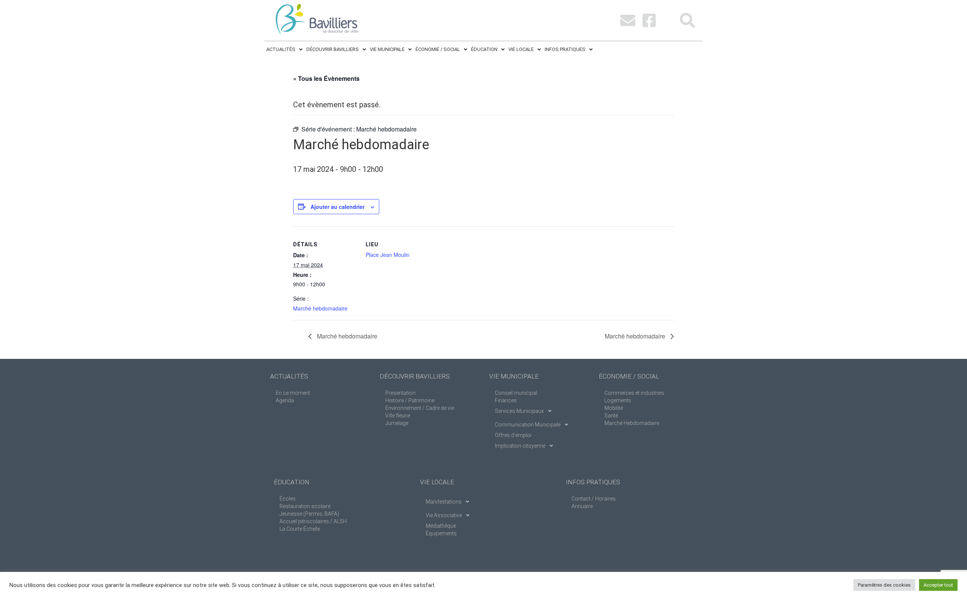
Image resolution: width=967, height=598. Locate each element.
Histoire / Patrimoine (409, 400)
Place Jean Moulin (387, 254)
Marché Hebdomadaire (631, 423)
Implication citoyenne (520, 446)
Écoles (288, 499)
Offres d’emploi (513, 435)
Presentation (400, 393)
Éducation (484, 49)
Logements (617, 400)
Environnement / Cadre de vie (419, 408)
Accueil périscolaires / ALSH (313, 521)
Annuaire (582, 506)
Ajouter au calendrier (337, 206)
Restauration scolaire (305, 506)
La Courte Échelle (300, 529)
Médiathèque (441, 526)
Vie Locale (521, 49)
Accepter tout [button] (938, 585)
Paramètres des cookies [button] (884, 585)
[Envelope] (627, 20)
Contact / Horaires (594, 499)
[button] (284, 49)
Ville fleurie (397, 416)
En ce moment (293, 393)
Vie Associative (444, 515)
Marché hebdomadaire (320, 308)
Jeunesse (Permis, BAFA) (309, 514)
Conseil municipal (516, 393)
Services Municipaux (519, 411)
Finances (506, 400)
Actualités (280, 49)
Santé (611, 416)
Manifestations (444, 502)
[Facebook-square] (649, 20)
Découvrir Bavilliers (332, 49)
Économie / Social (438, 49)
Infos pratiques (565, 49)
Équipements (441, 533)
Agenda (285, 400)
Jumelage (396, 423)
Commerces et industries (634, 393)
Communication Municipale (528, 425)
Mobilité (613, 408)
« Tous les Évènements (326, 78)
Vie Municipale (387, 49)
